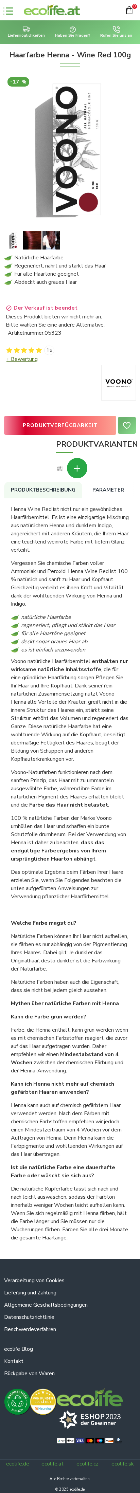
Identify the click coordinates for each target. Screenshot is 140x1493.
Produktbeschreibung (43, 489)
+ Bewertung (22, 359)
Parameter (108, 489)
